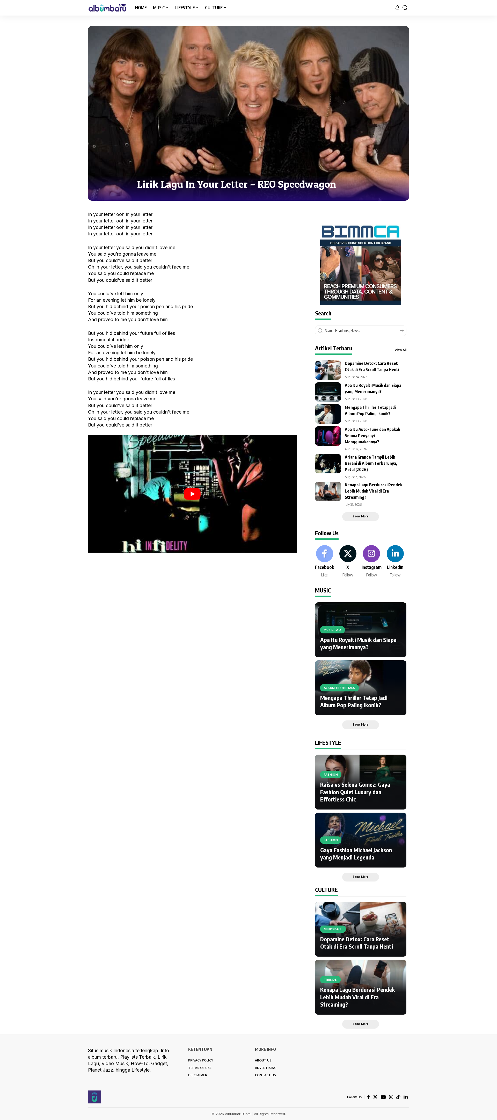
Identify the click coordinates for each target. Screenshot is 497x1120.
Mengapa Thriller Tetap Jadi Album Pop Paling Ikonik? (354, 701)
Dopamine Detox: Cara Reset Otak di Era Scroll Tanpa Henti (356, 942)
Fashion (331, 774)
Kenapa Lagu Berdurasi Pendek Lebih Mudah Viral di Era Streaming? (373, 491)
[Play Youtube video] (192, 494)
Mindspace (333, 929)
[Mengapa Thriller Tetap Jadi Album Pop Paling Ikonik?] (328, 414)
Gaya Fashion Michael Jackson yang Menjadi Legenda (356, 853)
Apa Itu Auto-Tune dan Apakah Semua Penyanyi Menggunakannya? (372, 435)
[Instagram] (372, 561)
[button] (405, 8)
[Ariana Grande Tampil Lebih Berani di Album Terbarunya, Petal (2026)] (328, 463)
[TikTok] (398, 1097)
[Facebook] (324, 561)
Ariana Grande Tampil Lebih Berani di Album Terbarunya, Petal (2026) (371, 463)
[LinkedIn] (395, 561)
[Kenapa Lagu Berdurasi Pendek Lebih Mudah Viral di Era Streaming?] (328, 491)
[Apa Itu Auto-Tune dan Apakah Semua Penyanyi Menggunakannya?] (328, 436)
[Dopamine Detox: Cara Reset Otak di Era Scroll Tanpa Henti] (328, 370)
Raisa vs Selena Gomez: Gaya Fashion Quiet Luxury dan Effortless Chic (355, 792)
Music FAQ (332, 630)
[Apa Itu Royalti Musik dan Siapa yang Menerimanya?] (328, 392)
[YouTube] (383, 1097)
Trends (330, 979)
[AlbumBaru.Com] (107, 7)
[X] (347, 561)
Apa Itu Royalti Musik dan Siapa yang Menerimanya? (358, 643)
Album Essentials (339, 688)
